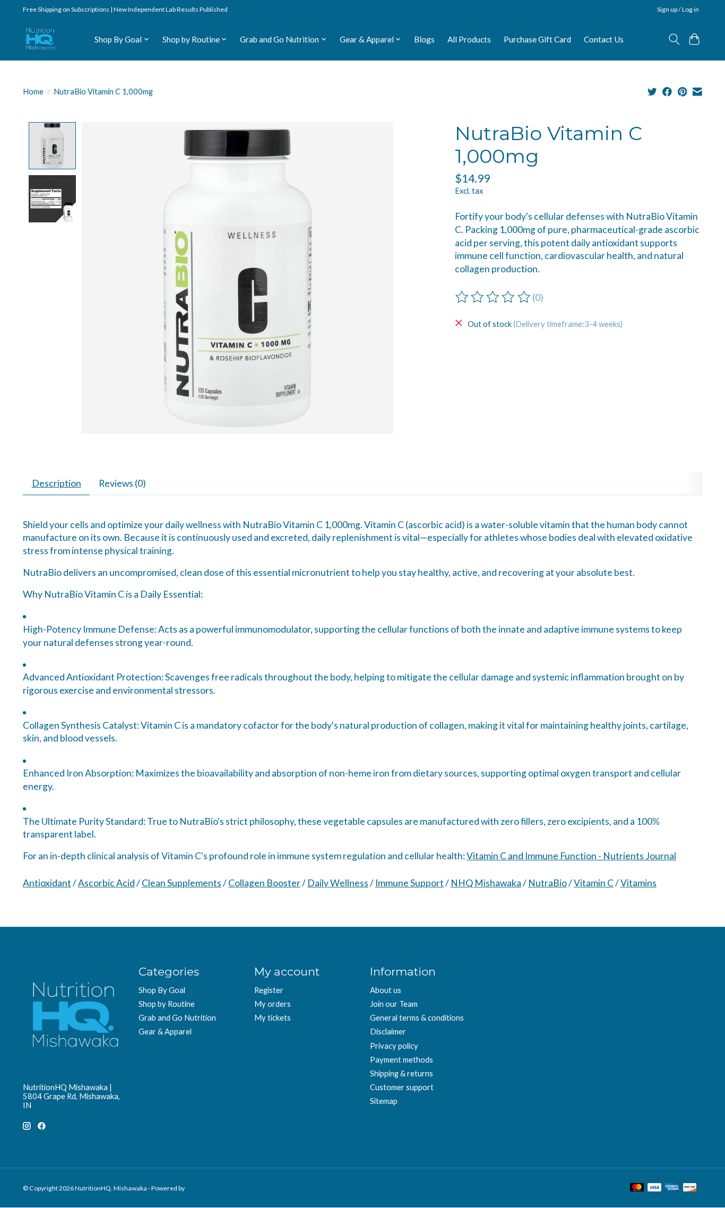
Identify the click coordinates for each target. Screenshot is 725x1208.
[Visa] (654, 1188)
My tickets (272, 1017)
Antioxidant (47, 882)
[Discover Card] (690, 1188)
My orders (272, 1003)
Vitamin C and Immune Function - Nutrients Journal (571, 855)
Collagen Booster (264, 882)
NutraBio (547, 882)
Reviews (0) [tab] (122, 483)
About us (385, 990)
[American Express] (672, 1188)
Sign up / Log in (678, 9)
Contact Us (604, 39)
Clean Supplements (181, 882)
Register (268, 990)
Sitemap (384, 1101)
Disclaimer (388, 1031)
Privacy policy (394, 1045)
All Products (469, 39)
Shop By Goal (162, 990)
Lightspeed (202, 1188)
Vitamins (638, 882)
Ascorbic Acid (106, 882)
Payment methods (401, 1059)
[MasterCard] (637, 1188)
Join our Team (394, 1003)
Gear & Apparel (165, 1031)
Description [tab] (56, 483)
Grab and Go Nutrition (177, 1017)
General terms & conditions (417, 1017)
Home (33, 91)
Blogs (424, 39)
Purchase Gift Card (537, 39)
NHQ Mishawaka (486, 882)
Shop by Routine (167, 1003)
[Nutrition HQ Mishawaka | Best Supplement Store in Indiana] (40, 39)
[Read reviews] (493, 297)
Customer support (402, 1087)
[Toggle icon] (673, 39)
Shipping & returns (401, 1073)
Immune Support (409, 882)
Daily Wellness (337, 882)
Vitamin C (594, 882)
